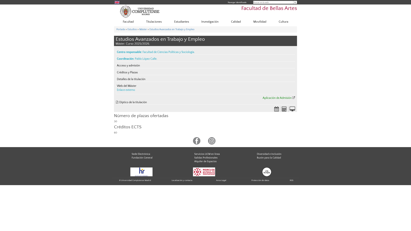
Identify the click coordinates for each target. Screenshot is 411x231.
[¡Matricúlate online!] (292, 110)
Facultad (128, 21)
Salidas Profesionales (206, 157)
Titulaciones (154, 21)
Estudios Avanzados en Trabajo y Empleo (171, 29)
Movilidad (259, 21)
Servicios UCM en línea (207, 154)
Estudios (132, 29)
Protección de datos (260, 180)
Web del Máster (126, 86)
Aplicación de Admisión (277, 98)
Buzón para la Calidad (269, 157)
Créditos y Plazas (127, 72)
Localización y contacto (182, 180)
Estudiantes (181, 21)
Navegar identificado (237, 2)
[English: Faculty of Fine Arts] (117, 2)
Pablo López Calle (146, 58)
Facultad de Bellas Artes (269, 8)
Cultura (283, 21)
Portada (120, 29)
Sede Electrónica (141, 154)
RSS (291, 180)
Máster (143, 29)
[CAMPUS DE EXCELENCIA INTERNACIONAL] (204, 171)
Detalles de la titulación (131, 79)
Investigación (210, 21)
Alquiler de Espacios (205, 161)
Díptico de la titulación (133, 102)
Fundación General (142, 157)
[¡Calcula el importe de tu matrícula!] (284, 110)
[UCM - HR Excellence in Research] (141, 171)
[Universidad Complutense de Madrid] (139, 11)
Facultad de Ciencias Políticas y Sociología (168, 52)
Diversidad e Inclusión (269, 154)
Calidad (236, 21)
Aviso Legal (221, 180)
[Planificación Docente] (276, 110)
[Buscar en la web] (295, 2)
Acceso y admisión (128, 65)
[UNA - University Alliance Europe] (266, 171)
